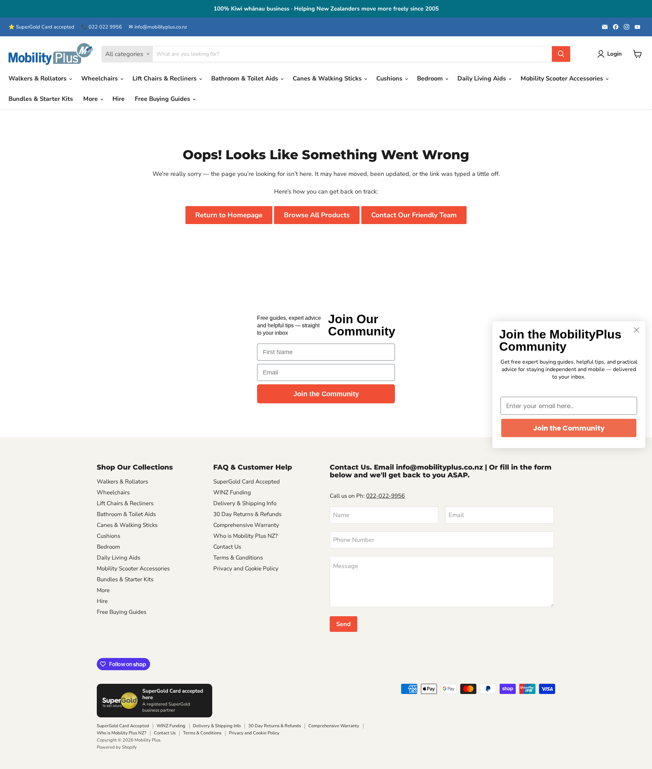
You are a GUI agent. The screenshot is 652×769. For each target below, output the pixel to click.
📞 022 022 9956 (101, 27)
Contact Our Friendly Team (414, 215)
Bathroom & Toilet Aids (245, 78)
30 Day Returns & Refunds (247, 514)
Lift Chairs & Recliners (165, 78)
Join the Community (326, 394)
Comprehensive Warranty (246, 525)
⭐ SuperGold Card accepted (41, 27)
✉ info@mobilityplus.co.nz (158, 27)
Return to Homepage (228, 215)
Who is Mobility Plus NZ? (245, 536)
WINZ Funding (232, 492)
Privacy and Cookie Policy (245, 568)
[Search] (561, 54)
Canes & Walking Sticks (328, 78)
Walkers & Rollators (38, 78)
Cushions (390, 78)
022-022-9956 (385, 496)
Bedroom (431, 78)
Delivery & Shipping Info (244, 503)
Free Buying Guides (163, 99)
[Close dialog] (636, 330)
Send (343, 624)
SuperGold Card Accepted (246, 482)
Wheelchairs (100, 78)
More (91, 99)
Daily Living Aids (482, 78)
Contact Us (227, 547)
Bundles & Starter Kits (40, 99)
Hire (118, 99)
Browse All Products (317, 215)
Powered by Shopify (117, 747)
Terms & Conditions (238, 558)
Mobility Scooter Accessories (563, 78)
